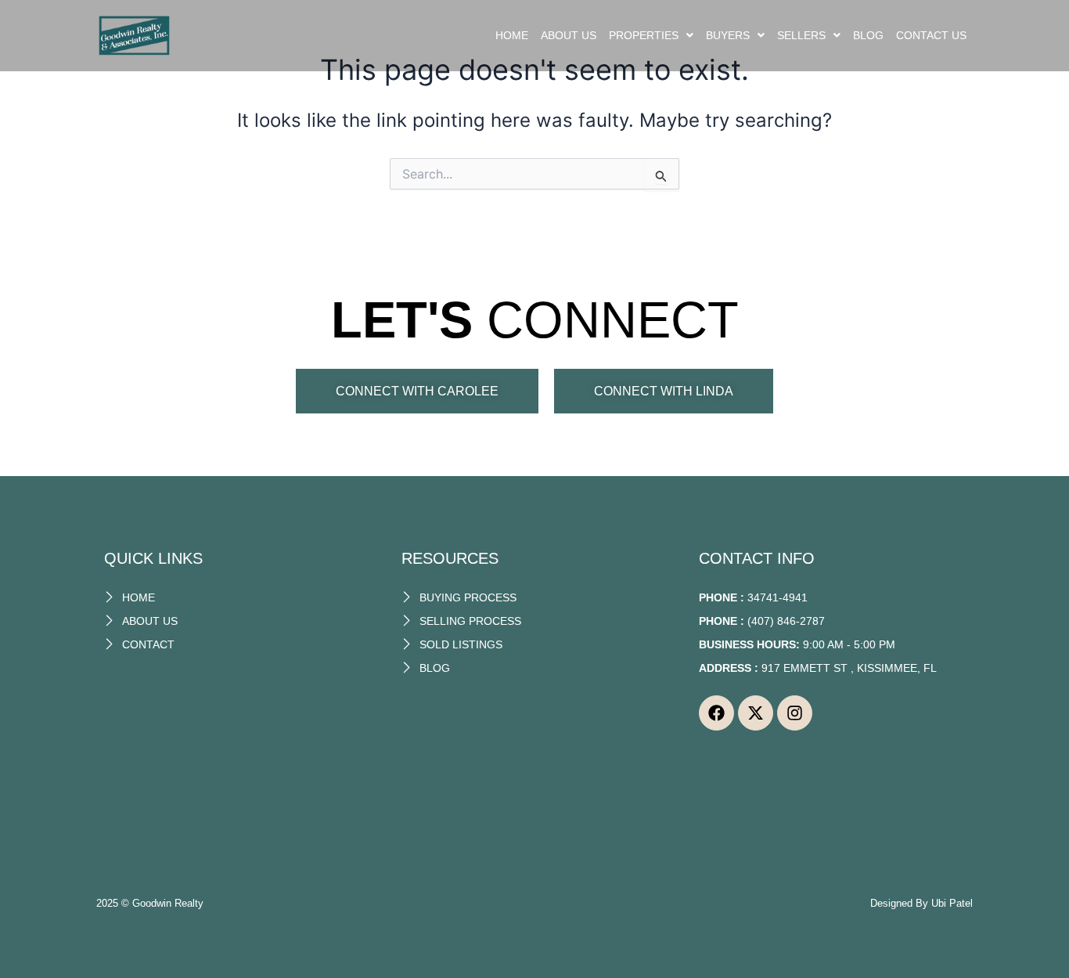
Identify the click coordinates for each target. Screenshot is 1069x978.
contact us (931, 35)
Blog (868, 35)
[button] (651, 35)
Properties (643, 35)
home (511, 35)
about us (568, 35)
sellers (801, 35)
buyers (728, 35)
